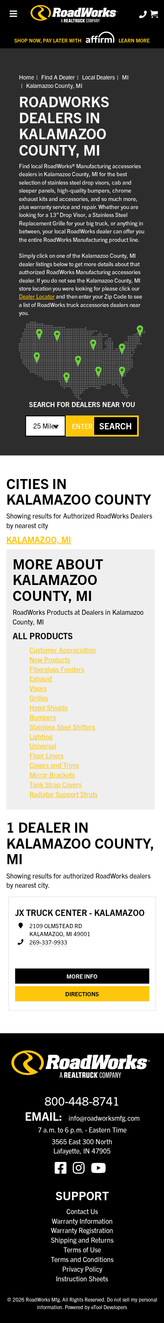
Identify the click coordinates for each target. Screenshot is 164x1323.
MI (125, 77)
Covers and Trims (54, 765)
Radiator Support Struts (63, 794)
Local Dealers (98, 77)
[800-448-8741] (143, 14)
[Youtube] (100, 1167)
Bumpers (42, 717)
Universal (42, 745)
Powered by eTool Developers (96, 1307)
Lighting (41, 736)
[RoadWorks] (75, 14)
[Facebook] (64, 1167)
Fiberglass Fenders (56, 669)
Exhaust (40, 678)
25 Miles (45, 425)
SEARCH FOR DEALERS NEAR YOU (82, 404)
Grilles (38, 697)
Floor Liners (46, 755)
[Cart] (154, 14)
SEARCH (115, 426)
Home (26, 77)
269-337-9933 (48, 942)
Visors (38, 688)
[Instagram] (82, 1167)
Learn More (134, 40)
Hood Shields (48, 707)
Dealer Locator (37, 296)
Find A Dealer (58, 77)
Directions (82, 994)
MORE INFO (82, 976)
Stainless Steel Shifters (62, 726)
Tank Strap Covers (55, 784)
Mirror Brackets (52, 774)
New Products (49, 659)
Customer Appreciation (62, 650)
